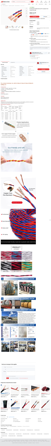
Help (36, 4)
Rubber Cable (14, 418)
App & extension (41, 4)
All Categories (3, 4)
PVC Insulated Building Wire (16, 421)
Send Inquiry (34, 16)
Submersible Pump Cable (4, 418)
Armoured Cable (40, 421)
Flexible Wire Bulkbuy (19, 435)
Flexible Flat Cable (22, 5)
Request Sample (43, 18)
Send (7, 378)
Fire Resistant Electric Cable (11, 435)
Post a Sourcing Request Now (24, 378)
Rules (49, 4)
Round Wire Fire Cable (4, 435)
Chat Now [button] (45, 16)
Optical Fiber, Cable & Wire (11, 5)
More (1, 437)
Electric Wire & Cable (17, 5)
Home (1, 5)
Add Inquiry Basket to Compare (14, 29)
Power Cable (27, 421)
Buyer (32, 4)
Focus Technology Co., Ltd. (20, 442)
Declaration (34, 442)
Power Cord (2, 421)
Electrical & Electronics (5, 5)
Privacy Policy (37, 442)
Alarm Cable (39, 418)
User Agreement (30, 442)
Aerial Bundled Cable (28, 418)
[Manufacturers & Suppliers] (5, 1)
